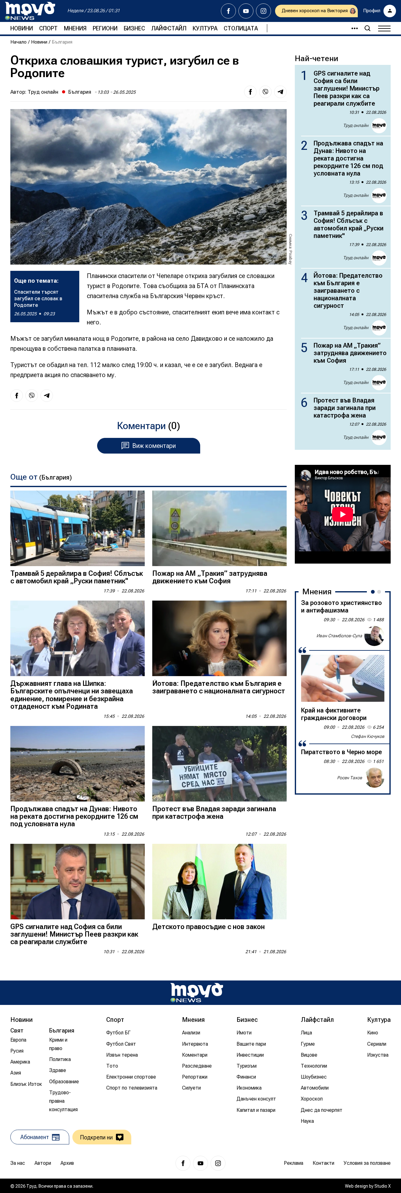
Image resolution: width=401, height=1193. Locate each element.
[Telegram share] (280, 92)
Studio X (382, 1186)
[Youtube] (245, 10)
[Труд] (196, 992)
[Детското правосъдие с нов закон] (219, 881)
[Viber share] (265, 92)
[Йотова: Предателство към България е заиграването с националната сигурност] (219, 638)
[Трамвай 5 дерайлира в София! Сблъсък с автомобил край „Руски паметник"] (77, 528)
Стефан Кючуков (367, 736)
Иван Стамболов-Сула (339, 635)
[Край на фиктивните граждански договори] (342, 678)
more (352, 28)
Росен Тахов (349, 777)
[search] (367, 28)
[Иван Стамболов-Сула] (374, 636)
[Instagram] (263, 10)
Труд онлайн (43, 92)
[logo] (30, 11)
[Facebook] (228, 10)
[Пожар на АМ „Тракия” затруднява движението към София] (219, 528)
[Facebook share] (250, 92)
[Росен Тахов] (374, 778)
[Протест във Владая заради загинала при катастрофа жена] (219, 763)
